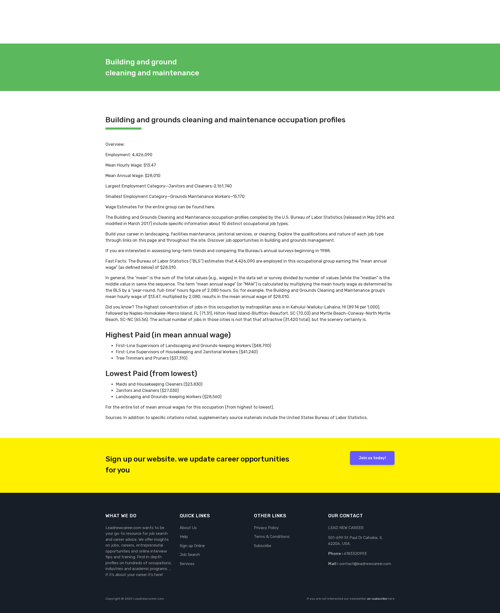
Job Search (190, 554)
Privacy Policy (266, 527)
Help (184, 536)
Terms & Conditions (272, 536)
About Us (188, 527)
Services (187, 563)
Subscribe (262, 545)
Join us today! (372, 458)
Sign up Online (192, 545)
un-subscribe (377, 598)
